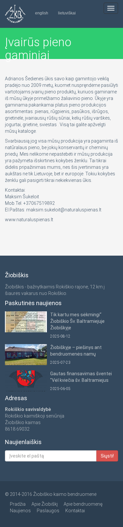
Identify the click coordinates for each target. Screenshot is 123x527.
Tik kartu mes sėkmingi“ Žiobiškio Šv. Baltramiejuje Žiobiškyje (77, 321)
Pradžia (18, 504)
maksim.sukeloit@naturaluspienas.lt (63, 209)
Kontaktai (75, 510)
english (41, 13)
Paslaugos (48, 510)
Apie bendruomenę (83, 504)
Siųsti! (107, 456)
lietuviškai (67, 13)
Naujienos (20, 510)
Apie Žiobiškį (44, 504)
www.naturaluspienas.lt (29, 219)
